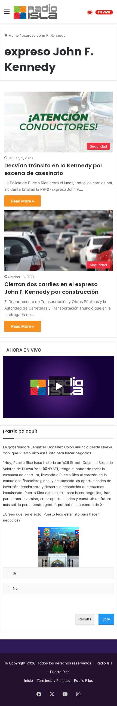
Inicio (28, 680)
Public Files (83, 680)
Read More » (22, 201)
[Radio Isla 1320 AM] (35, 11)
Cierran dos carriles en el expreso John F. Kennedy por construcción (51, 288)
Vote (106, 619)
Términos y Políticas (53, 680)
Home (13, 35)
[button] (58, 547)
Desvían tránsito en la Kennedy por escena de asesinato (53, 169)
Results (85, 619)
